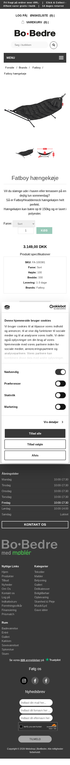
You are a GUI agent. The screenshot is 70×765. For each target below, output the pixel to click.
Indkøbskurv (9, 601)
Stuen (5, 653)
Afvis (35, 455)
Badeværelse (10, 628)
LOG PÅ (21, 15)
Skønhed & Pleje (44, 601)
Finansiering (9, 610)
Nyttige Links (10, 566)
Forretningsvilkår (12, 605)
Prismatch (8, 614)
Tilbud (5, 580)
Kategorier (41, 566)
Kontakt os (8, 593)
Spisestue (8, 649)
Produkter (8, 576)
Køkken (6, 641)
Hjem (5, 571)
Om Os (6, 588)
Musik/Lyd (40, 605)
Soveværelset (10, 645)
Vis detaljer (51, 422)
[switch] (60, 383)
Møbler (38, 576)
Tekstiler (39, 571)
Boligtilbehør (41, 593)
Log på (6, 597)
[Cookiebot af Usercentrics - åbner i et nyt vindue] (50, 307)
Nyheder (7, 584)
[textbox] (29, 44)
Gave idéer (41, 610)
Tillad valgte (35, 444)
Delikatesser (42, 588)
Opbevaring (41, 597)
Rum (5, 622)
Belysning (40, 580)
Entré (5, 632)
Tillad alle (35, 433)
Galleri (38, 584)
